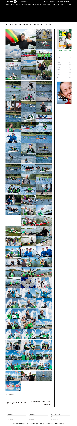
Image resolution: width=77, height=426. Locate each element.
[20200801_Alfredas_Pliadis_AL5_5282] (13, 158)
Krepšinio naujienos (10, 411)
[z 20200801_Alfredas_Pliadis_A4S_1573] (44, 220)
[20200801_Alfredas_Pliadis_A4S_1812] (13, 65)
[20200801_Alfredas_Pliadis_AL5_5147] (13, 137)
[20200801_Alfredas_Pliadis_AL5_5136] (44, 127)
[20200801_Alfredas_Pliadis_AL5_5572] (28, 200)
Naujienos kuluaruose (54, 419)
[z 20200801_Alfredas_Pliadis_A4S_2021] (44, 365)
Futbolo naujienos (10, 414)
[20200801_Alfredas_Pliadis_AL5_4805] (13, 96)
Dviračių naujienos (32, 414)
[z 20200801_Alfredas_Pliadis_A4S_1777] (44, 272)
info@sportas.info (61, 423)
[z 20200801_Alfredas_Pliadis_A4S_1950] (28, 334)
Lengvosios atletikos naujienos (12, 416)
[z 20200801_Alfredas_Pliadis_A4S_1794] (13, 282)
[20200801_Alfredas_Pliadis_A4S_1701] (28, 54)
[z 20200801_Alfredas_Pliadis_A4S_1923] (28, 324)
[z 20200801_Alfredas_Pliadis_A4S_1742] (28, 262)
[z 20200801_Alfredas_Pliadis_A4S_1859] (13, 293)
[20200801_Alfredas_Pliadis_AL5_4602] (13, 75)
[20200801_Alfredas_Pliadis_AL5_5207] (28, 137)
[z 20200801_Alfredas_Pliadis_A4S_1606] (28, 231)
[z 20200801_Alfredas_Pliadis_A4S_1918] (44, 313)
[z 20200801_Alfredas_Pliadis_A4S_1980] (13, 355)
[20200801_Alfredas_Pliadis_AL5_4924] (13, 117)
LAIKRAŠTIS (52, 1)
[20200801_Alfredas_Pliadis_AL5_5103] (44, 117)
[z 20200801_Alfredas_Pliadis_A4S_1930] (13, 334)
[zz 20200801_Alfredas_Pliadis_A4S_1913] (44, 376)
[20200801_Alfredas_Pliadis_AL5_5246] (13, 148)
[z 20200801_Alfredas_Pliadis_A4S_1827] (28, 282)
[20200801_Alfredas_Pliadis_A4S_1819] (28, 65)
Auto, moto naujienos (54, 411)
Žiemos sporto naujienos (55, 414)
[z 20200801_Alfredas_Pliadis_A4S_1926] (44, 324)
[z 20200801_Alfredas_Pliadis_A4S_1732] (13, 262)
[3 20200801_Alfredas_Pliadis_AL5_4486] (44, 44)
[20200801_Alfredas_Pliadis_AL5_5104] (13, 127)
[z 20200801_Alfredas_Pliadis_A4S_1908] (28, 313)
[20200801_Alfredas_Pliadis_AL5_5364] (13, 169)
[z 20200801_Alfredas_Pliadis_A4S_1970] (44, 345)
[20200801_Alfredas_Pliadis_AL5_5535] (28, 189)
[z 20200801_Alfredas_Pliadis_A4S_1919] (13, 324)
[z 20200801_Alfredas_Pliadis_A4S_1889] (13, 303)
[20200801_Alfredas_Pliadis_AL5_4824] (44, 96)
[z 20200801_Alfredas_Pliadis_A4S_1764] (13, 272)
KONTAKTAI (67, 1)
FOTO (62, 1)
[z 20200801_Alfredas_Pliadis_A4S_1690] (13, 251)
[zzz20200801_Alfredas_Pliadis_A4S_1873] (13, 386)
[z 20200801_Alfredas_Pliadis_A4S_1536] (28, 210)
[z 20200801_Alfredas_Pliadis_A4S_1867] (44, 293)
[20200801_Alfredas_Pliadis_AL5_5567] (13, 200)
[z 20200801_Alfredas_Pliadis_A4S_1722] (44, 251)
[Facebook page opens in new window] (71, 1)
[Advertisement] (38, 14)
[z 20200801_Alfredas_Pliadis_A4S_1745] (44, 262)
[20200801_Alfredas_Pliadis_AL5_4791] (44, 86)
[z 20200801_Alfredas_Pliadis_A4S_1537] (44, 210)
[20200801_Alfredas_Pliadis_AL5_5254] (28, 148)
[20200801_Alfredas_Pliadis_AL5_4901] (28, 106)
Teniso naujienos (10, 419)
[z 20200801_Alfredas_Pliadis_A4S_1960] (13, 345)
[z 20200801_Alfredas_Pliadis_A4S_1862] (28, 293)
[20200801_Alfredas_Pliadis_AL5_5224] (44, 137)
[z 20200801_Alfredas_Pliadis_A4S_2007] (28, 365)
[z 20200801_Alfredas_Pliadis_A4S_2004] (13, 365)
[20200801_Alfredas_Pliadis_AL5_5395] (28, 169)
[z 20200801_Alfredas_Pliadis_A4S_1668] (44, 241)
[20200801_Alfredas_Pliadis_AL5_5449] (28, 179)
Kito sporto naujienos (54, 416)
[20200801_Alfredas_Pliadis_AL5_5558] (44, 189)
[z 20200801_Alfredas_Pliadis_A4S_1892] (28, 303)
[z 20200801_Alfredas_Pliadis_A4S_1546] (28, 220)
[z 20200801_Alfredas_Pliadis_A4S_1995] (44, 355)
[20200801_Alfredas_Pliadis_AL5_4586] (44, 65)
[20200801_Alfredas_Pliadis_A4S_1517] (13, 54)
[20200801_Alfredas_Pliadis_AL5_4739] (28, 86)
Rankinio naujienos (32, 416)
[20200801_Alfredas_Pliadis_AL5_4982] (28, 117)
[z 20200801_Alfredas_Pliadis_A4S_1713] (28, 251)
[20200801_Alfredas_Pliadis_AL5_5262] (44, 148)
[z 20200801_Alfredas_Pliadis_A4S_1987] (28, 355)
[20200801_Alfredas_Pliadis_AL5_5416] (44, 169)
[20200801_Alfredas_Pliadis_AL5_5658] (13, 210)
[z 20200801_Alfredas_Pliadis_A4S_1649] (28, 241)
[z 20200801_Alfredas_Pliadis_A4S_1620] (13, 241)
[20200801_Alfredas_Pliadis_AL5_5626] (44, 200)
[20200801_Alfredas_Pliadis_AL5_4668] (44, 75)
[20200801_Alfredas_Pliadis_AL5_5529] (13, 189)
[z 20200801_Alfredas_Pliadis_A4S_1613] (44, 231)
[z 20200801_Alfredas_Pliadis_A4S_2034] (28, 376)
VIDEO (58, 1)
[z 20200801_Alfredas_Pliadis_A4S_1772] (28, 272)
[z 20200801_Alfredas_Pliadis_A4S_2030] (13, 376)
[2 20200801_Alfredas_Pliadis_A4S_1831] (44, 34)
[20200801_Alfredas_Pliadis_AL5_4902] (44, 106)
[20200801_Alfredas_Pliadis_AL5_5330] (44, 158)
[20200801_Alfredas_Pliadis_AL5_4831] (13, 106)
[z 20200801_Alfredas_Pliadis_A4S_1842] (44, 282)
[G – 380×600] (64, 51)
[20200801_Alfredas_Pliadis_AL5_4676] (13, 86)
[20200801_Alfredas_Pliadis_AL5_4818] (28, 96)
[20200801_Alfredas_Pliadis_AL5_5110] (28, 127)
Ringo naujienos (32, 411)
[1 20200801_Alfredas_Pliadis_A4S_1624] (21, 39)
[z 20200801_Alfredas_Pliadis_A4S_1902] (13, 313)
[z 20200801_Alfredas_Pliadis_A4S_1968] (28, 345)
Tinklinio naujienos (32, 419)
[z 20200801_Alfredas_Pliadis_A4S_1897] (44, 303)
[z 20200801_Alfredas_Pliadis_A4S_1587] (13, 231)
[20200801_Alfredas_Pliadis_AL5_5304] (28, 158)
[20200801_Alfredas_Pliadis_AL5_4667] (28, 75)
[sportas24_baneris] (64, 103)
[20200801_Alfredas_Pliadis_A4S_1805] (44, 54)
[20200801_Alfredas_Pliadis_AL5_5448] (13, 179)
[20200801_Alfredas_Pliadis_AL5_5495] (44, 179)
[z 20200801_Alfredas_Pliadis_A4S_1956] (44, 334)
